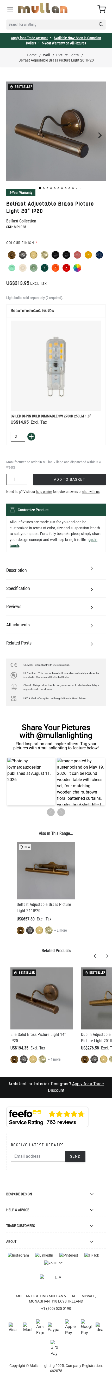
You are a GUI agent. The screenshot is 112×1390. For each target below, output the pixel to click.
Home (31, 55)
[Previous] (97, 956)
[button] (40, 188)
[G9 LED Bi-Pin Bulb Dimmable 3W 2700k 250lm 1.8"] (56, 366)
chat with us (90, 492)
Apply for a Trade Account (29, 38)
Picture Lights (67, 55)
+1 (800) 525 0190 (56, 1308)
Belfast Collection (21, 221)
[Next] (108, 956)
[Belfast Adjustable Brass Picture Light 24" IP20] (46, 871)
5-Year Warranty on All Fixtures (64, 43)
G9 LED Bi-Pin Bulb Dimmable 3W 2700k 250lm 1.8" (51, 416)
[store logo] (42, 8)
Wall (46, 55)
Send (75, 1156)
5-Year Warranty (20, 193)
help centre (44, 492)
